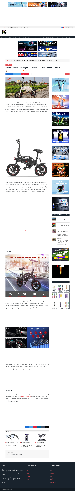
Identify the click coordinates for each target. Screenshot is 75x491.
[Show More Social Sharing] (30, 74)
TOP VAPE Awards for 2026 (28, 37)
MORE (63, 37)
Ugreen (52, 484)
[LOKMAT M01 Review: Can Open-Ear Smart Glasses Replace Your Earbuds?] (12, 437)
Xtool (52, 479)
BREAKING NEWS (8, 37)
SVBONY (52, 469)
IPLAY (28, 479)
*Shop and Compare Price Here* (8, 481)
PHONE (19, 37)
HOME (2, 37)
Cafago (9, 65)
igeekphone (10, 489)
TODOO (28, 481)
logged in (13, 454)
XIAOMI (67, 214)
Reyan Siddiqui (12, 70)
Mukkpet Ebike (53, 482)
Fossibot (52, 473)
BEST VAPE (42, 37)
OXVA (28, 473)
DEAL (67, 37)
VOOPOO (28, 472)
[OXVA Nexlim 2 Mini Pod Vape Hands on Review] (54, 219)
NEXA (28, 475)
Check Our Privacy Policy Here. (7, 477)
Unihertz (52, 475)
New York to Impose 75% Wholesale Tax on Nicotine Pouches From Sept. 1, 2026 (20, 27)
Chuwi (52, 470)
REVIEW (58, 37)
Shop (70, 37)
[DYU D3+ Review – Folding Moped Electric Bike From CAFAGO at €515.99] (27, 87)
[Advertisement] (37, 16)
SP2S (28, 478)
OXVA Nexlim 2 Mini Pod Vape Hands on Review (63, 220)
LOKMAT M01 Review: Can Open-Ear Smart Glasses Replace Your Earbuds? (12, 444)
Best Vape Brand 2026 (50, 37)
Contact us (4, 475)
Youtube (3, 483)
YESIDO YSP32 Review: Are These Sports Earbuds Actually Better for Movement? (42, 444)
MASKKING (29, 476)
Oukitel (52, 481)
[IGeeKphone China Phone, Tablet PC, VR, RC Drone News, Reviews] (4, 32)
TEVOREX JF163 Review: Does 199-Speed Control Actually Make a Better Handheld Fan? (27, 444)
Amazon (15, 37)
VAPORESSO (29, 470)
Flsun (52, 476)
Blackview (53, 472)
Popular (54, 214)
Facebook (3, 482)
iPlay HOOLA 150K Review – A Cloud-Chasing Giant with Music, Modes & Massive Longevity (63, 242)
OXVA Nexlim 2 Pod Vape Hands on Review (63, 226)
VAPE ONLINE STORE (30, 469)
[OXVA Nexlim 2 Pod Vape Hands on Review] (54, 225)
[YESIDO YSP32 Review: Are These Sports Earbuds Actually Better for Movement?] (42, 437)
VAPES (36, 37)
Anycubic (52, 478)
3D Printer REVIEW (60, 214)
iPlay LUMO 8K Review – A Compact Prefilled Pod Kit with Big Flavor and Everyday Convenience (63, 233)
